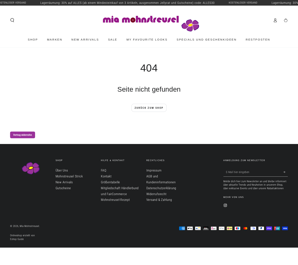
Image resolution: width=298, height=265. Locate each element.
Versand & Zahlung (159, 200)
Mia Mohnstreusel (29, 226)
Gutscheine (63, 188)
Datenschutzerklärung (161, 188)
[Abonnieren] (285, 171)
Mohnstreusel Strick (69, 176)
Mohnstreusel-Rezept (115, 200)
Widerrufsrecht (156, 194)
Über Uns (62, 170)
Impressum (154, 170)
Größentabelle (110, 182)
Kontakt (106, 176)
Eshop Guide (17, 239)
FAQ (103, 170)
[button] (12, 20)
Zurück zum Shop (149, 107)
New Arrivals (64, 182)
